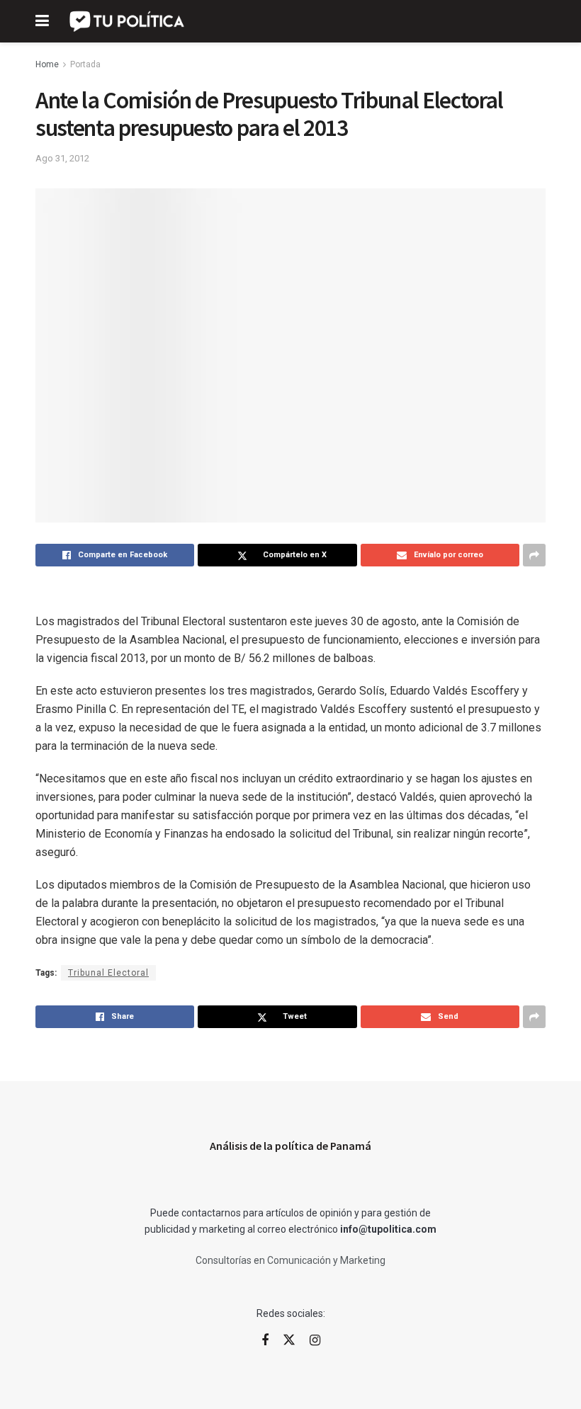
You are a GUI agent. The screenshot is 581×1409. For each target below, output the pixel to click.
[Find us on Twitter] (289, 1340)
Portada (85, 64)
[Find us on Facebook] (265, 1341)
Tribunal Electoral (108, 973)
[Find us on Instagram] (315, 1341)
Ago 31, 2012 (62, 158)
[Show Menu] (42, 21)
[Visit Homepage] (128, 21)
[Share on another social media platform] (534, 555)
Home (47, 64)
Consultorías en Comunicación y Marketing (290, 1260)
